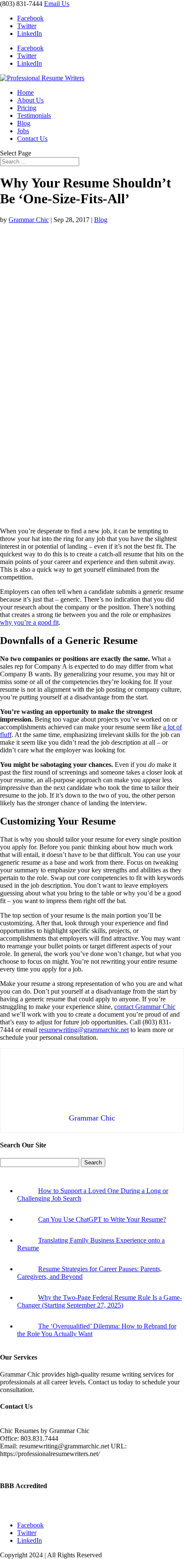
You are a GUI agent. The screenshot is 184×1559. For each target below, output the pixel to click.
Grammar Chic (29, 219)
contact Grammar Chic (144, 1006)
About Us (30, 100)
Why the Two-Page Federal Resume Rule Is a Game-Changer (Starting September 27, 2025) (99, 1301)
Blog (23, 123)
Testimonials (34, 115)
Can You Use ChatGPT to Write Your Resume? (102, 1219)
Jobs (23, 131)
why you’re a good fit (29, 622)
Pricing (26, 107)
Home (25, 92)
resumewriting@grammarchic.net (84, 1029)
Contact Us (32, 138)
